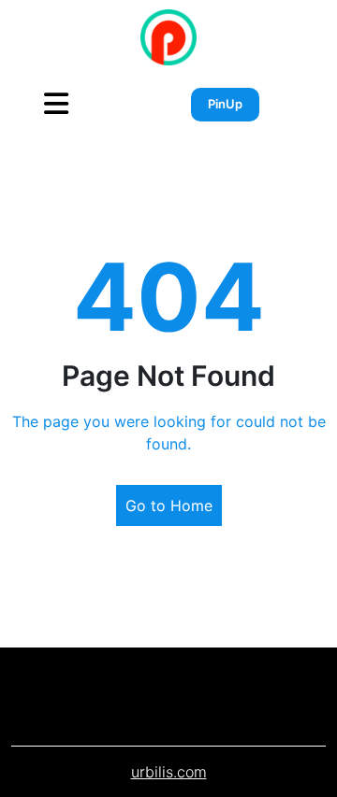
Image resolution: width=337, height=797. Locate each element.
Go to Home (168, 505)
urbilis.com (169, 771)
